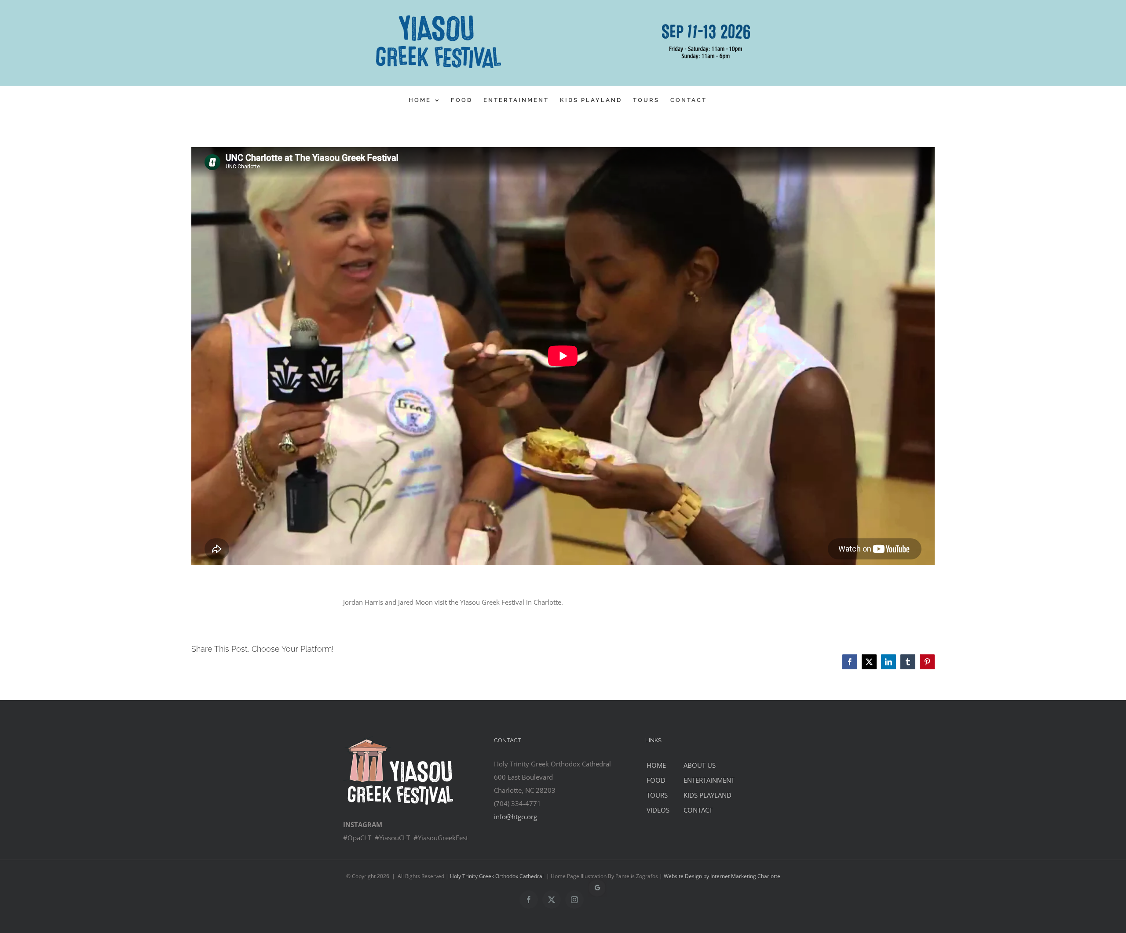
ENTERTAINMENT (709, 780)
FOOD (656, 780)
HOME (656, 765)
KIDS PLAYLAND (707, 795)
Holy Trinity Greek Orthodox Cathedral (497, 876)
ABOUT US (700, 765)
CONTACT (698, 810)
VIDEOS (658, 810)
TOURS (657, 795)
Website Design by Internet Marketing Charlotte (722, 876)
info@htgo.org (515, 816)
